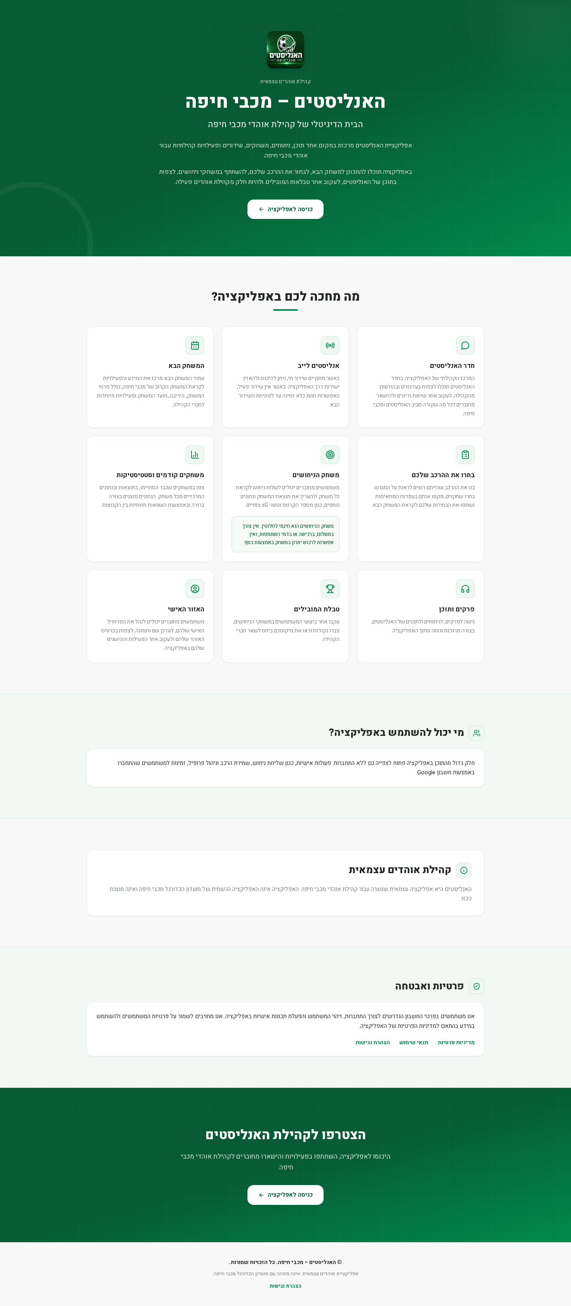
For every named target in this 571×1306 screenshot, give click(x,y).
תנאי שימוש (413, 1042)
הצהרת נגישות (372, 1042)
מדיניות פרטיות (456, 1042)
